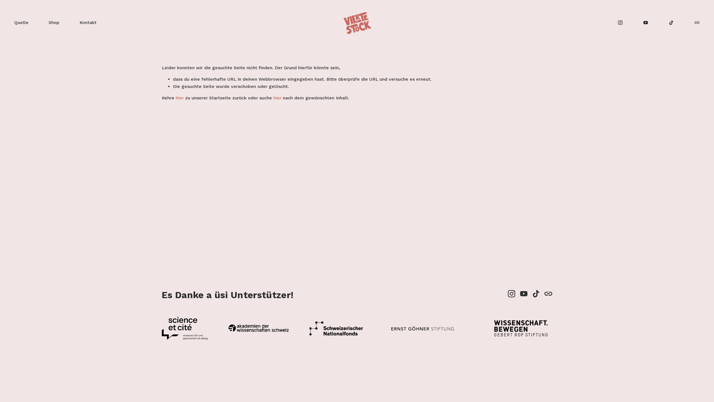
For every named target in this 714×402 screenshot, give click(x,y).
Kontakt (88, 22)
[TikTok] (671, 22)
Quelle (21, 22)
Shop (54, 22)
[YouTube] (645, 22)
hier (180, 97)
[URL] (697, 22)
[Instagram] (620, 22)
